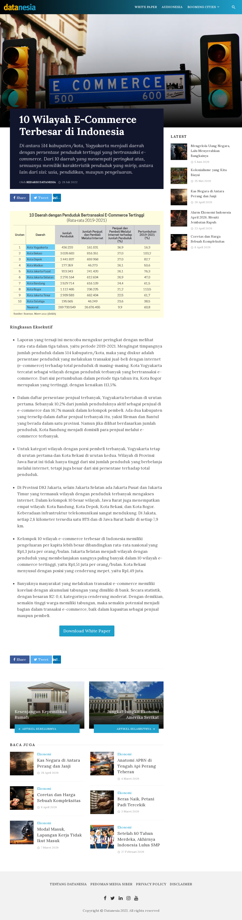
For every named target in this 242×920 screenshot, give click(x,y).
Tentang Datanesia (68, 884)
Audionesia (172, 7)
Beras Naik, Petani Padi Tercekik (135, 801)
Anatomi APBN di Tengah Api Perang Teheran (136, 765)
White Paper (145, 7)
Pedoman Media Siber (111, 884)
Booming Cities (201, 7)
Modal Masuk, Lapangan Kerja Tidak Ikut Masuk (59, 834)
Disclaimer (181, 884)
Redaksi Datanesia (41, 182)
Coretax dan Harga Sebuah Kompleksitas (59, 797)
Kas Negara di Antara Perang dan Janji (58, 763)
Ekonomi (44, 754)
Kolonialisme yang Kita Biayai (209, 172)
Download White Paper (86, 631)
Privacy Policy (151, 884)
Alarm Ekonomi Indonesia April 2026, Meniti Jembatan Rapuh (211, 217)
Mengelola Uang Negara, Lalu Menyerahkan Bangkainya (210, 151)
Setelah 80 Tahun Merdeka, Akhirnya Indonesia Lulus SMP (138, 839)
